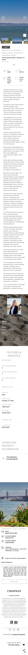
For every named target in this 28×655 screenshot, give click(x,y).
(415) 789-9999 (9, 542)
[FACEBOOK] (10, 629)
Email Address (6, 562)
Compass (9, 601)
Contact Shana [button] (14, 517)
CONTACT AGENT (14, 339)
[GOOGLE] (18, 629)
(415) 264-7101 (6, 323)
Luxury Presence (18, 634)
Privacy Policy (7, 576)
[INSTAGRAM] (14, 629)
